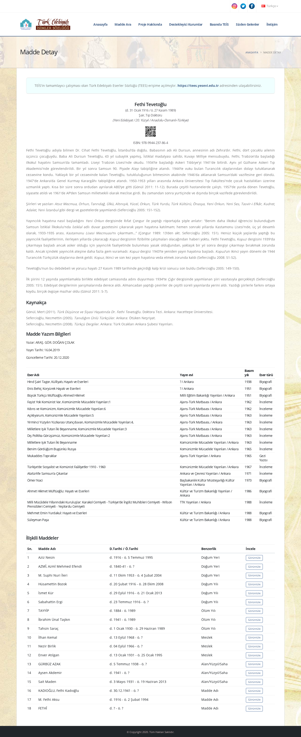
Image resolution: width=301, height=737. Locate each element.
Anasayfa (100, 24)
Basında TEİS (219, 24)
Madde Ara (123, 24)
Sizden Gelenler (247, 24)
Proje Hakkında (150, 24)
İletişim (272, 24)
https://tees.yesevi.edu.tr (198, 85)
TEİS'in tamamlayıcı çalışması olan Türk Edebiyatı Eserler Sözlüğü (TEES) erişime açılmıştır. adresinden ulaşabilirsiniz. (148, 85)
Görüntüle (254, 557)
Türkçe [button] (271, 6)
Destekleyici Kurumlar (185, 24)
